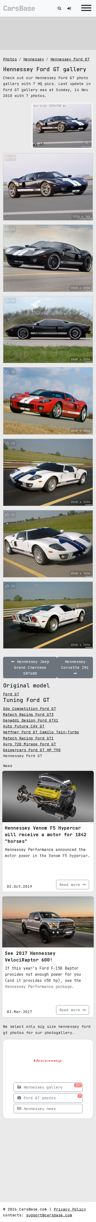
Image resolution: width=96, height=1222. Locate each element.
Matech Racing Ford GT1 (28, 738)
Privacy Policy (70, 1209)
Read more (70, 884)
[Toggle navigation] (85, 8)
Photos (10, 59)
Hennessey (33, 59)
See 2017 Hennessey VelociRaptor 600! (30, 956)
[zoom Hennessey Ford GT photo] (87, 143)
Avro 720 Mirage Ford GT (29, 744)
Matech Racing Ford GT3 (28, 714)
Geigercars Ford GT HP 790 (32, 749)
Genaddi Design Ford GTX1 (30, 720)
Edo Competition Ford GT (29, 708)
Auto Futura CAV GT (24, 726)
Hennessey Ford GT (70, 59)
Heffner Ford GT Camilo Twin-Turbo (41, 732)
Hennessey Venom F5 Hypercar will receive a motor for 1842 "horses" (46, 834)
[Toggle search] (59, 8)
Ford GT (11, 694)
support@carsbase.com (49, 1215)
